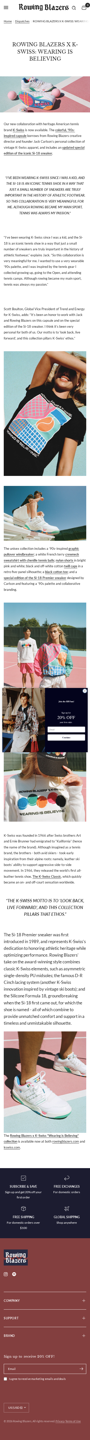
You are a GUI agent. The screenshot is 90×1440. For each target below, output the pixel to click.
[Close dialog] (85, 691)
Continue (66, 737)
